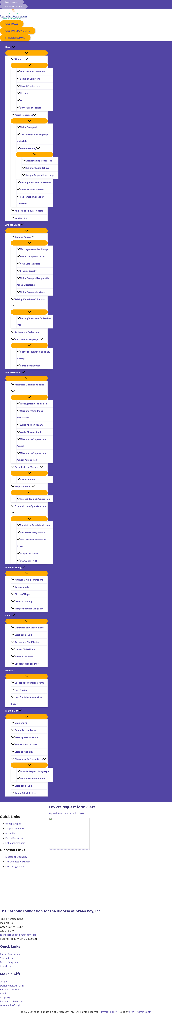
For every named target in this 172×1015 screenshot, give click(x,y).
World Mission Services (32, 189)
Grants (9, 670)
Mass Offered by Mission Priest (31, 543)
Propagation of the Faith (33, 403)
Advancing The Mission (27, 642)
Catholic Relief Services (27, 467)
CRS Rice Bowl (27, 479)
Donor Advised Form (12, 985)
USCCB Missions (28, 560)
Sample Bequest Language (39, 175)
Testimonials (22, 587)
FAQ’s (23, 100)
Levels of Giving (23, 601)
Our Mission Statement (32, 71)
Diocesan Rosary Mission (33, 532)
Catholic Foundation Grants (29, 682)
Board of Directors (30, 78)
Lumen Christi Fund (25, 649)
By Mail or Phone (9, 989)
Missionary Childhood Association (30, 414)
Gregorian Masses (30, 553)
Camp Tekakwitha (30, 365)
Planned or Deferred (12, 1001)
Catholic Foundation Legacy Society (33, 355)
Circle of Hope (22, 594)
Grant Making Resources (38, 160)
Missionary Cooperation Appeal (31, 442)
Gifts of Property (24, 751)
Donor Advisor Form (25, 730)
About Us (19, 59)
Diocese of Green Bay (16, 856)
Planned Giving (28, 148)
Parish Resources (24, 114)
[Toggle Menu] (26, 53)
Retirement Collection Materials (30, 200)
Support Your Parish (15, 828)
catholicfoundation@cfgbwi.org (18, 934)
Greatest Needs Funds (27, 663)
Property (5, 997)
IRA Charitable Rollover (37, 167)
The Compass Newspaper (18, 861)
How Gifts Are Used (30, 86)
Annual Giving (12, 224)
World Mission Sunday (31, 432)
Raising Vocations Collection (35, 182)
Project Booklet (23, 486)
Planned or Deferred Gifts (29, 759)
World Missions (13, 372)
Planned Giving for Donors (29, 579)
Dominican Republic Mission (35, 525)
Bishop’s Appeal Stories (32, 256)
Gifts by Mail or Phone (27, 737)
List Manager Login (15, 842)
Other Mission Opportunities (30, 506)
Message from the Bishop (34, 249)
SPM (131, 1011)
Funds (8, 615)
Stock (3, 993)
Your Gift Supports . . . (31, 263)
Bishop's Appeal (9, 962)
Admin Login (144, 1011)
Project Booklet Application (35, 498)
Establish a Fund (23, 634)
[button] (12, 2)
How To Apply (22, 690)
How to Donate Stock (26, 744)
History (24, 93)
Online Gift (21, 722)
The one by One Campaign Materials (33, 138)
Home (8, 47)
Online (4, 981)
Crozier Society (28, 270)
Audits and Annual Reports (29, 210)
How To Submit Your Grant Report (27, 700)
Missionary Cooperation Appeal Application (31, 456)
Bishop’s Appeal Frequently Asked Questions (33, 281)
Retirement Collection (27, 332)
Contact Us (21, 217)
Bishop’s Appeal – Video (32, 292)
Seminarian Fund (24, 656)
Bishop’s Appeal (28, 127)
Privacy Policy (109, 1011)
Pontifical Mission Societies (29, 384)
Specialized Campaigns (27, 339)
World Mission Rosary (31, 424)
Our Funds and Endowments (29, 627)
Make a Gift (11, 710)
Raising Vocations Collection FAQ (34, 321)
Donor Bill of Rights (30, 107)
